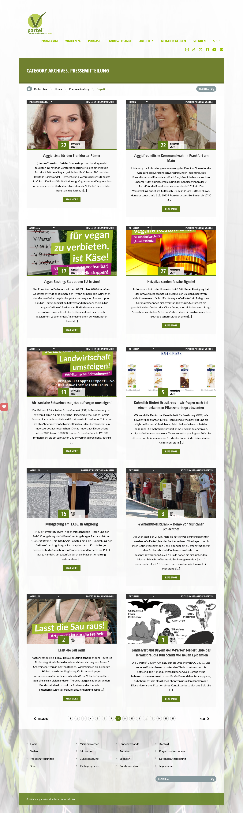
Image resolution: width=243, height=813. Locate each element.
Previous (43, 719)
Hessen (132, 102)
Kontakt (164, 743)
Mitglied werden (173, 41)
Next (202, 719)
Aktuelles (146, 41)
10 (132, 718)
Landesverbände (120, 41)
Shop (216, 41)
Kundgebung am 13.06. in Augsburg (71, 524)
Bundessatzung (89, 758)
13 (152, 718)
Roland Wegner (105, 102)
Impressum (166, 766)
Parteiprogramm (89, 766)
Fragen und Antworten (172, 751)
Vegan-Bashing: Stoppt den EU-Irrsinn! (72, 281)
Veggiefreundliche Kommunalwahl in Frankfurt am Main (171, 158)
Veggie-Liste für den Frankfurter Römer (71, 155)
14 (159, 718)
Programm (49, 41)
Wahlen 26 (72, 41)
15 (166, 718)
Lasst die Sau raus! (71, 650)
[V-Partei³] (38, 33)
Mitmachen (86, 751)
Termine (124, 751)
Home (58, 89)
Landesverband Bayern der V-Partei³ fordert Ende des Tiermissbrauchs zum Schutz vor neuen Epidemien (171, 653)
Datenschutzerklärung (172, 758)
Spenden (199, 41)
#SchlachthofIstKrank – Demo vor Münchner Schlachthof (171, 527)
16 (173, 718)
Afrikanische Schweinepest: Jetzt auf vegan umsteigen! (71, 402)
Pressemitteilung (79, 89)
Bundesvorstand (129, 766)
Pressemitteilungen (42, 758)
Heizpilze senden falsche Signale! (171, 281)
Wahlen (34, 751)
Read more (72, 199)
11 (138, 718)
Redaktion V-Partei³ (103, 470)
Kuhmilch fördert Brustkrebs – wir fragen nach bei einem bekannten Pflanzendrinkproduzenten (171, 405)
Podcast (94, 41)
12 (145, 718)
